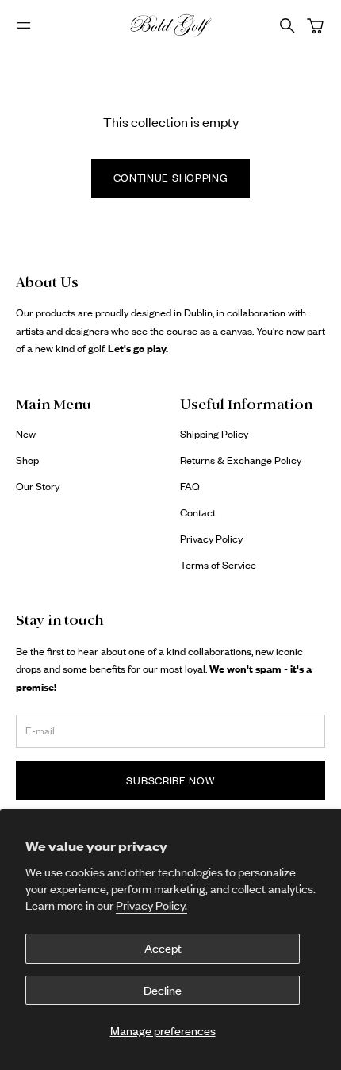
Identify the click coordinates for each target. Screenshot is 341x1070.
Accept (163, 948)
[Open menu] (24, 25)
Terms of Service (218, 564)
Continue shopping (170, 177)
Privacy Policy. (151, 905)
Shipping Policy (214, 434)
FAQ (190, 486)
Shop (27, 460)
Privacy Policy (211, 538)
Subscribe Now (170, 780)
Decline (163, 990)
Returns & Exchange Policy (240, 460)
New (26, 434)
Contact (198, 512)
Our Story (37, 486)
